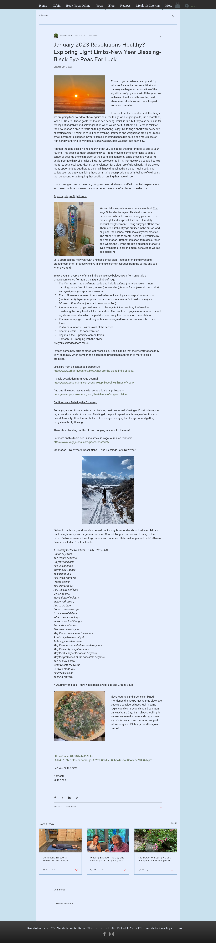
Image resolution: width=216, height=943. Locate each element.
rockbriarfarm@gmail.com (165, 928)
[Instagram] (111, 934)
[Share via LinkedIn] (69, 797)
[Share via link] (76, 797)
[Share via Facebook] (55, 797)
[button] (177, 5)
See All (174, 823)
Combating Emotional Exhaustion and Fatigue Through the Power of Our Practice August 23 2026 (58, 859)
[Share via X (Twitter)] (62, 797)
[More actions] (160, 36)
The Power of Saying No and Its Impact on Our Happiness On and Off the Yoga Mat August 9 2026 (154, 859)
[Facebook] (104, 934)
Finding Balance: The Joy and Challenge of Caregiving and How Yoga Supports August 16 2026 (107, 859)
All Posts (43, 15)
